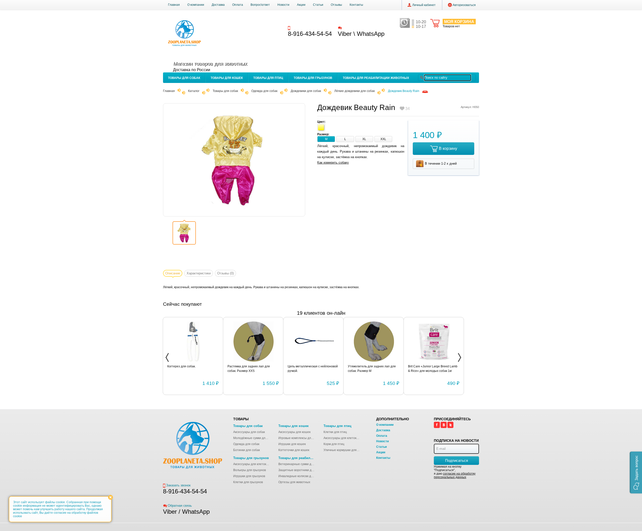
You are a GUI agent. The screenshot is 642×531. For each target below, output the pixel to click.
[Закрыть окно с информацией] (110, 497)
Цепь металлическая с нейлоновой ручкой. (313, 369)
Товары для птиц (268, 78)
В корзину (448, 148)
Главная (174, 5)
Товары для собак (184, 78)
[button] (636, 472)
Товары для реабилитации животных (376, 78)
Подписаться (456, 460)
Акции (301, 5)
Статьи (318, 5)
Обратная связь (355, 28)
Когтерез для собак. (181, 366)
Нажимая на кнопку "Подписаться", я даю (454, 472)
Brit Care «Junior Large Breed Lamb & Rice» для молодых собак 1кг (432, 369)
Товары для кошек (227, 78)
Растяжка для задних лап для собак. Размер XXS (248, 369)
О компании (195, 5)
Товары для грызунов (313, 78)
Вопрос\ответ (260, 5)
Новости (283, 5)
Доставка (218, 5)
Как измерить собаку (333, 162)
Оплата (237, 5)
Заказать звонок (303, 28)
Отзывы (336, 5)
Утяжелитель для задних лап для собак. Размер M (372, 369)
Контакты (356, 5)
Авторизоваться (464, 5)
